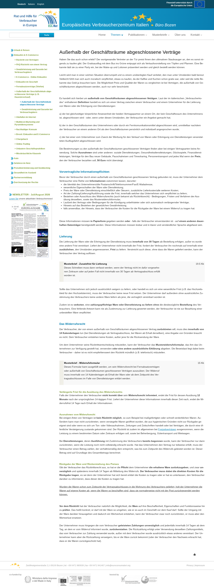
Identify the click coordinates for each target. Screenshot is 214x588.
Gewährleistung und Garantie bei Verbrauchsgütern (31, 70)
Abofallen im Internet (26, 117)
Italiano (31, 4)
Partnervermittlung (23, 177)
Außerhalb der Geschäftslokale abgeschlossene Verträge (35, 103)
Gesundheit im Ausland (25, 173)
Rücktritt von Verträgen (27, 60)
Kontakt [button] (195, 34)
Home (102, 34)
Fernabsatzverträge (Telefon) (30, 86)
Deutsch (22, 4)
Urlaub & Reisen (21, 50)
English (40, 4)
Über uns (180, 34)
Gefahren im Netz (22, 163)
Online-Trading (23, 144)
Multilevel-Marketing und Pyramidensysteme (27, 123)
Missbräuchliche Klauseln (28, 153)
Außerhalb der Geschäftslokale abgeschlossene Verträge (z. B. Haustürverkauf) (33, 94)
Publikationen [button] (136, 34)
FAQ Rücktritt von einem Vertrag (31, 64)
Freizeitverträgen (167, 429)
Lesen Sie (13, 199)
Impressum (200, 565)
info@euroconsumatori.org (118, 565)
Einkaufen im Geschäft (27, 82)
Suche (46, 35)
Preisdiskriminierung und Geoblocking (32, 168)
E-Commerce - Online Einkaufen (31, 77)
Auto (16, 158)
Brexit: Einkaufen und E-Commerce (33, 134)
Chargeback (22, 139)
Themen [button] (116, 34)
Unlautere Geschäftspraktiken (30, 149)
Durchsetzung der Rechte (26, 182)
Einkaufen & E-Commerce (26, 55)
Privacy (190, 565)
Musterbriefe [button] (159, 34)
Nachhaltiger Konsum (26, 129)
